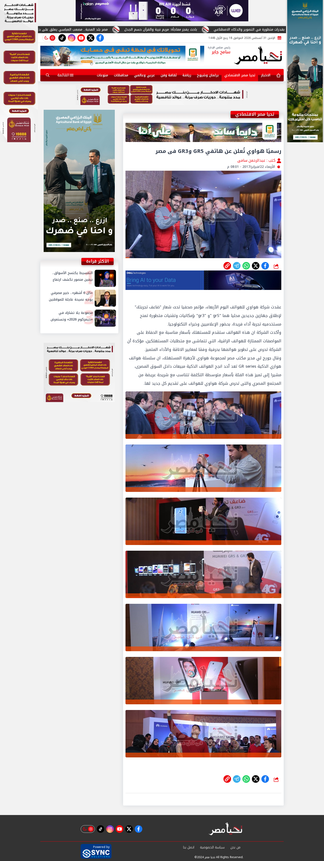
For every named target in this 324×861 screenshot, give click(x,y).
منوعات (102, 75)
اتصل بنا (188, 847)
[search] (48, 75)
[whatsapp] (227, 266)
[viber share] (237, 266)
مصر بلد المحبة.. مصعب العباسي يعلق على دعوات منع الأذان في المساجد (113, 29)
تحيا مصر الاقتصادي (239, 75)
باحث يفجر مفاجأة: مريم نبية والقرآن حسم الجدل (222, 29)
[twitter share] (255, 266)
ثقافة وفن (169, 75)
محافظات (121, 75)
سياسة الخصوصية (212, 847)
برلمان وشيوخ (208, 75)
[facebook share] (265, 266)
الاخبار (265, 75)
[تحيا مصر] (258, 56)
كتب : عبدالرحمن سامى (257, 160)
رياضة (186, 75)
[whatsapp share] (246, 266)
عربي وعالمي (144, 75)
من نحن (235, 847)
